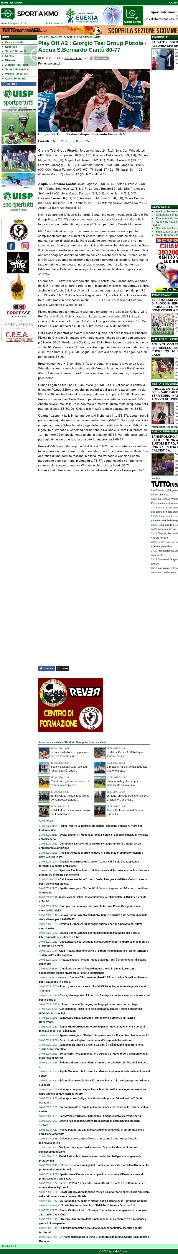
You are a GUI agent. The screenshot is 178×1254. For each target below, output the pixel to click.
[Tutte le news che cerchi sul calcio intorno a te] (29, 14)
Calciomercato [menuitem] (14, 42)
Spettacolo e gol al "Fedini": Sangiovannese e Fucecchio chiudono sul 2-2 (104, 1035)
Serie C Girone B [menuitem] (15, 51)
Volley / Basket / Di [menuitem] (16, 74)
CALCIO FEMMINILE (164, 431)
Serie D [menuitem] (9, 55)
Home (6, 37)
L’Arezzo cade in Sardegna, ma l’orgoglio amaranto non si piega (98, 1004)
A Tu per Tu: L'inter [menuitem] (16, 64)
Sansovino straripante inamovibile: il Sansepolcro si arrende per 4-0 (101, 1116)
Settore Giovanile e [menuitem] (17, 69)
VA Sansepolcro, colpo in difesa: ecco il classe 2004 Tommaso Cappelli (103, 1200)
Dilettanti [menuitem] (10, 60)
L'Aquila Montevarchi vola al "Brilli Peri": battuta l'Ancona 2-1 (97, 1205)
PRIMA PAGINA (161, 294)
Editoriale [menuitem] (11, 46)
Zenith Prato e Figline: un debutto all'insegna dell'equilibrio (95, 1040)
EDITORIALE (160, 37)
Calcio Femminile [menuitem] (15, 78)
